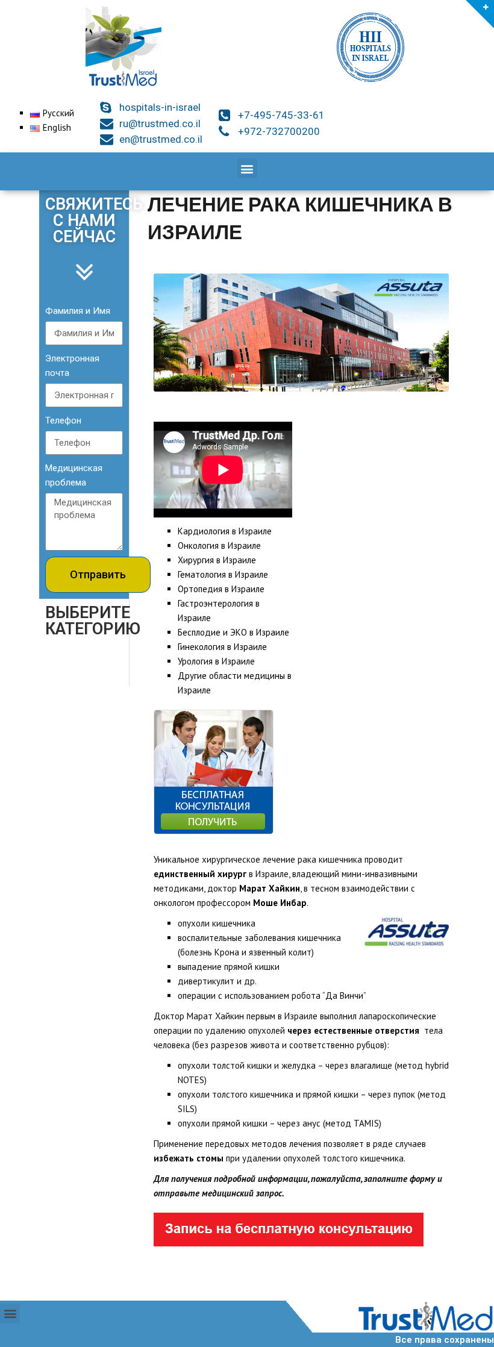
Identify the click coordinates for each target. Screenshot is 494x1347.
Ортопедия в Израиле (221, 589)
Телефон (63, 420)
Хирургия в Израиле (217, 560)
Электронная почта (72, 365)
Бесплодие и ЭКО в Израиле (233, 632)
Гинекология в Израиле (222, 646)
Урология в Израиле (216, 661)
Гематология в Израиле (223, 574)
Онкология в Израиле (219, 545)
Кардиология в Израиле (225, 531)
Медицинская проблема (73, 475)
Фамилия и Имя (77, 310)
